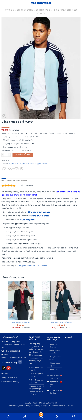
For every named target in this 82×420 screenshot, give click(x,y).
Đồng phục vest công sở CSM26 (61, 322)
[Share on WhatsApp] (3, 168)
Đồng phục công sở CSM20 (21, 322)
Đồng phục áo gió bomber (65, 10)
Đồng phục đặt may (25, 10)
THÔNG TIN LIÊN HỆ (10, 337)
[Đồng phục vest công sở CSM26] (61, 300)
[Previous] (1, 306)
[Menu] (3, 3)
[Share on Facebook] (7, 168)
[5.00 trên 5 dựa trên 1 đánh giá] (41, 127)
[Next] (80, 306)
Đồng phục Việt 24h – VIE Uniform (32, 266)
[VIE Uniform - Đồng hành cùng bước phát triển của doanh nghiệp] (41, 3)
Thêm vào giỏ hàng (22, 154)
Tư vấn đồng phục (28, 220)
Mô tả (4, 180)
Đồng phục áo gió (44, 10)
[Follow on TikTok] (4, 368)
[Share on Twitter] (10, 168)
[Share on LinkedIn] (21, 168)
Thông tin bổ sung (13, 180)
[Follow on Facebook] (20, 362)
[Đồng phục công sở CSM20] (21, 300)
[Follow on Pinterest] (8, 368)
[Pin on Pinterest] (17, 168)
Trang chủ (9, 10)
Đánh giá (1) (25, 180)
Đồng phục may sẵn (40, 216)
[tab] (4, 180)
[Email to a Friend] (14, 168)
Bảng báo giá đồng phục (39, 212)
